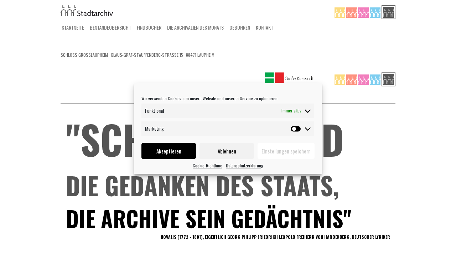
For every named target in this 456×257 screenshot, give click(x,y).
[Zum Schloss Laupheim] (340, 11)
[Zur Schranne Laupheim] (376, 11)
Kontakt (264, 27)
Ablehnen (227, 151)
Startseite (73, 27)
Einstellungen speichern (286, 151)
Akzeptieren (168, 151)
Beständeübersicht (110, 27)
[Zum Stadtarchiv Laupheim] (388, 11)
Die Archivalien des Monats (195, 27)
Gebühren (239, 27)
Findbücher (149, 27)
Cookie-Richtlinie (207, 165)
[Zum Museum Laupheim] (364, 11)
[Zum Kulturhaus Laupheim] (352, 11)
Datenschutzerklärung (244, 165)
